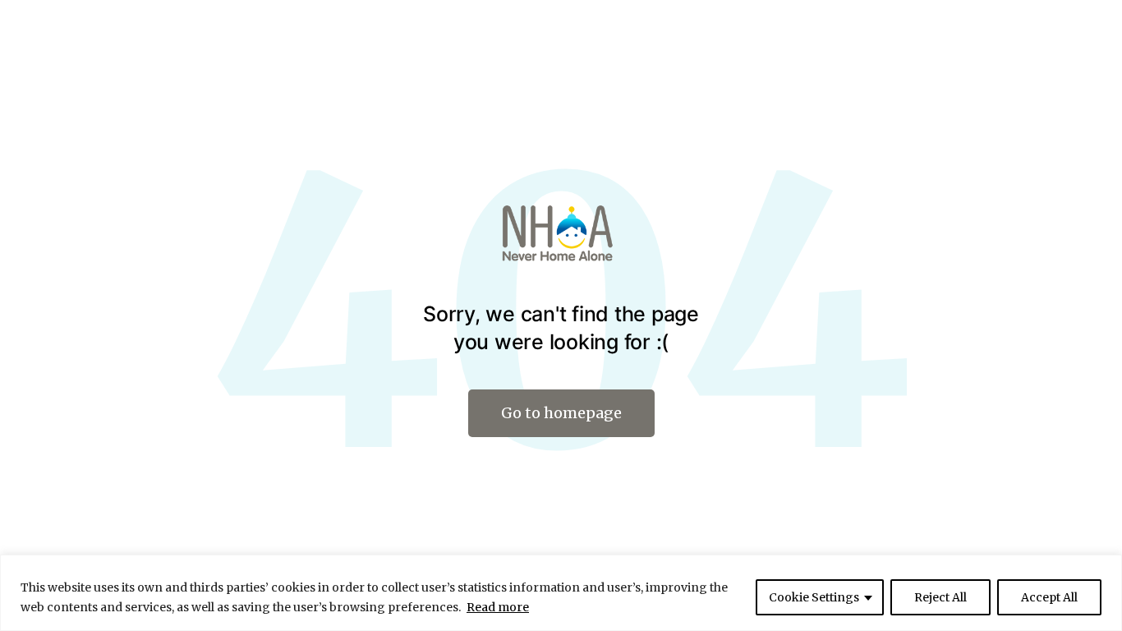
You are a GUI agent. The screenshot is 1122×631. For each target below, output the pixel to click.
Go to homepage (561, 412)
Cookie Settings (814, 597)
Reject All (940, 597)
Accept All (1049, 597)
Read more (498, 607)
